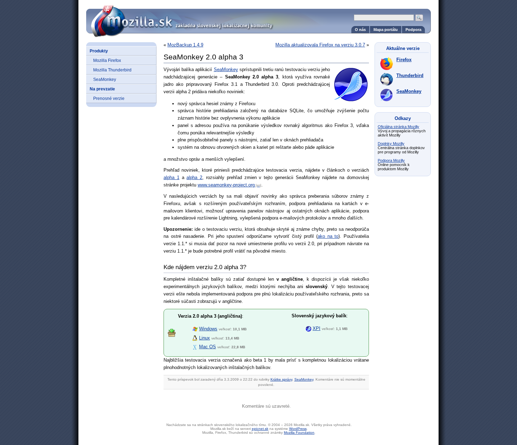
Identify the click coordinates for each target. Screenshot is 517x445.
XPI (316, 328)
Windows (208, 328)
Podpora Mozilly (391, 160)
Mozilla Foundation (299, 432)
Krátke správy (281, 379)
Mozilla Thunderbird (112, 70)
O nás (360, 29)
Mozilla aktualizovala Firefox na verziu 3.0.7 (320, 44)
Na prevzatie (102, 89)
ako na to (328, 236)
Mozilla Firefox (107, 60)
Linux (204, 338)
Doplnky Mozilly (391, 143)
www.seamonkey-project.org (226, 184)
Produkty (99, 51)
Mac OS (207, 346)
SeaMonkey (104, 79)
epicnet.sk (260, 429)
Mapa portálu (386, 29)
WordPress (298, 429)
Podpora (413, 29)
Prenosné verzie (109, 98)
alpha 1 (171, 177)
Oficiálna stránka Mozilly (398, 127)
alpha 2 (194, 177)
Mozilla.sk (258, 18)
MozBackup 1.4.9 (185, 44)
